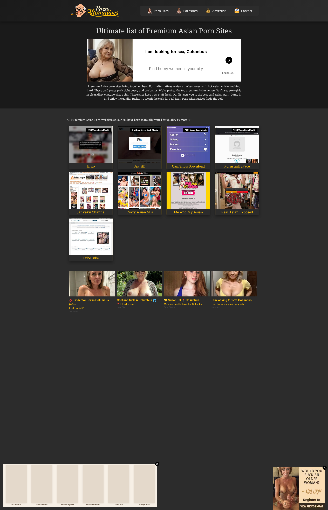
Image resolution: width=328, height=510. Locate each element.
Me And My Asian (188, 212)
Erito (91, 166)
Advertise (219, 11)
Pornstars (190, 11)
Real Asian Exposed (237, 212)
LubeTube (91, 258)
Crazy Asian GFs (140, 212)
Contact (246, 11)
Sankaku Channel (91, 212)
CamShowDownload (188, 166)
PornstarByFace (237, 166)
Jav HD (139, 166)
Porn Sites (161, 11)
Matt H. (185, 119)
